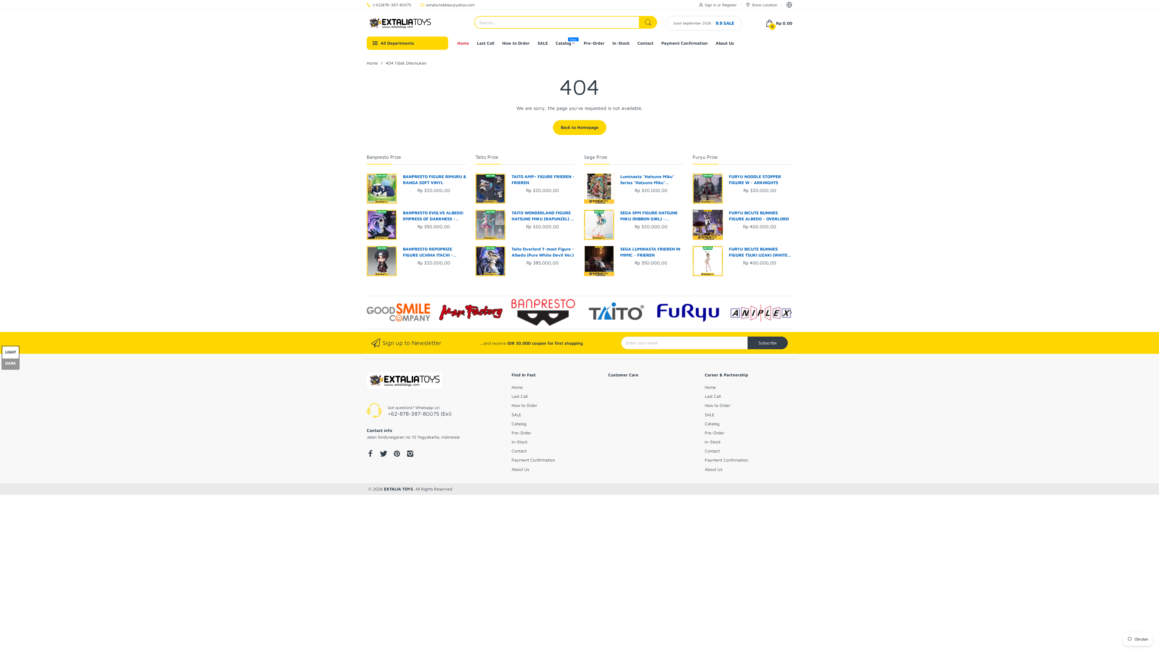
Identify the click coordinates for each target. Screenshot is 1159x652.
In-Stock (520, 441)
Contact (519, 450)
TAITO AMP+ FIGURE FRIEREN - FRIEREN (543, 179)
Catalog (519, 423)
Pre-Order (521, 432)
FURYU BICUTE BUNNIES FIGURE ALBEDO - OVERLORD (759, 215)
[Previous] (791, 312)
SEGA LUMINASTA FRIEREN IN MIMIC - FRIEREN (650, 251)
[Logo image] (398, 312)
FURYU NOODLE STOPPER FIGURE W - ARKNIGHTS (755, 179)
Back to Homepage (580, 127)
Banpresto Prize (384, 157)
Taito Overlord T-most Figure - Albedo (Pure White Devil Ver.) (543, 251)
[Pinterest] (397, 454)
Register (729, 4)
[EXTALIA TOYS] (400, 23)
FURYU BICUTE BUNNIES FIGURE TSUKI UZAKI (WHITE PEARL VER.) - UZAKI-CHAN (758, 252)
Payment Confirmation (533, 459)
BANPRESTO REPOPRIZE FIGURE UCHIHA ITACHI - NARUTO (428, 252)
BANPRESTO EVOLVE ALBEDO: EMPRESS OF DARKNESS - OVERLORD (434, 216)
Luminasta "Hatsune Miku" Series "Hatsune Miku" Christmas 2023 (647, 179)
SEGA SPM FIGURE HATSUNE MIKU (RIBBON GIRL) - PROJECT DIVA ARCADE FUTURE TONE (649, 216)
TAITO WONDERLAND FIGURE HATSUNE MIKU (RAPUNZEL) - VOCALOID (542, 216)
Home (517, 387)
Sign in (711, 4)
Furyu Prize (705, 157)
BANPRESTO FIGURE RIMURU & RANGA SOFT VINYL (434, 179)
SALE (516, 414)
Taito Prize (486, 157)
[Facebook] (370, 454)
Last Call (520, 396)
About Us (520, 469)
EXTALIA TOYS (398, 488)
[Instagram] (410, 454)
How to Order (524, 405)
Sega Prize (595, 157)
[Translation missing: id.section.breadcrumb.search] (648, 22)
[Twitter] (383, 454)
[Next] (368, 312)
